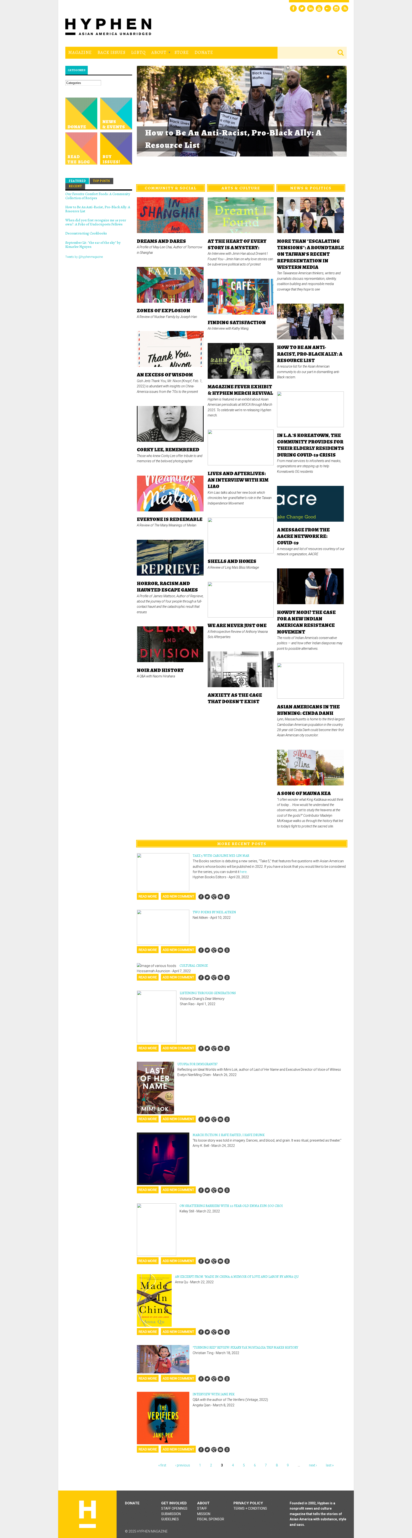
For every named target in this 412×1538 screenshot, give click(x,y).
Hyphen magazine (87, 1514)
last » (330, 1465)
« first (162, 1465)
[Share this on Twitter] (207, 897)
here (243, 872)
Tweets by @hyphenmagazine (84, 257)
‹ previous (182, 1465)
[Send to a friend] (220, 897)
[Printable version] (227, 897)
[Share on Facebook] (201, 897)
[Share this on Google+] (214, 897)
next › (313, 1465)
